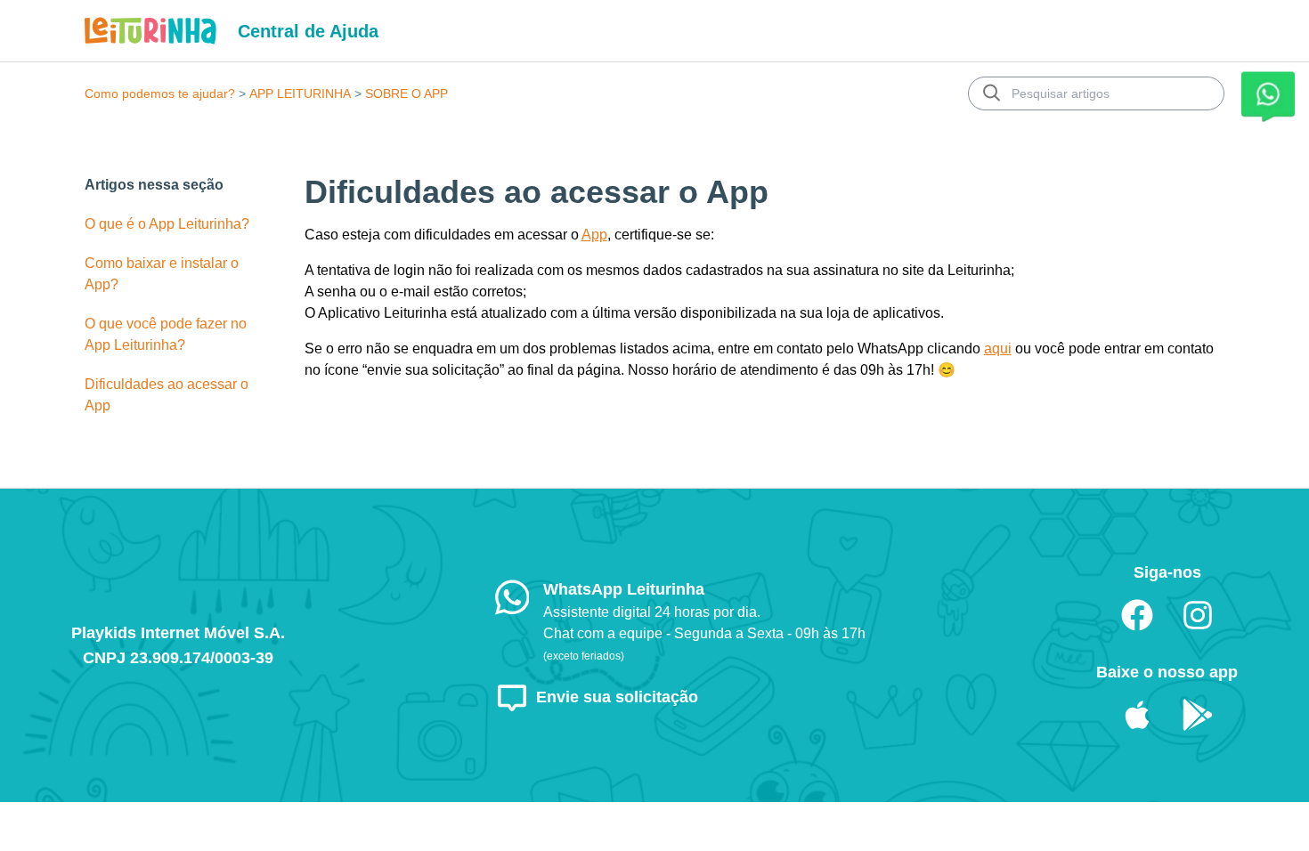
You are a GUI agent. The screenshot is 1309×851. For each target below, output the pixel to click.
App (594, 234)
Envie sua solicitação (617, 697)
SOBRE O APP (406, 93)
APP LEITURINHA (300, 93)
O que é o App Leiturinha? (167, 223)
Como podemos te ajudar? (160, 93)
